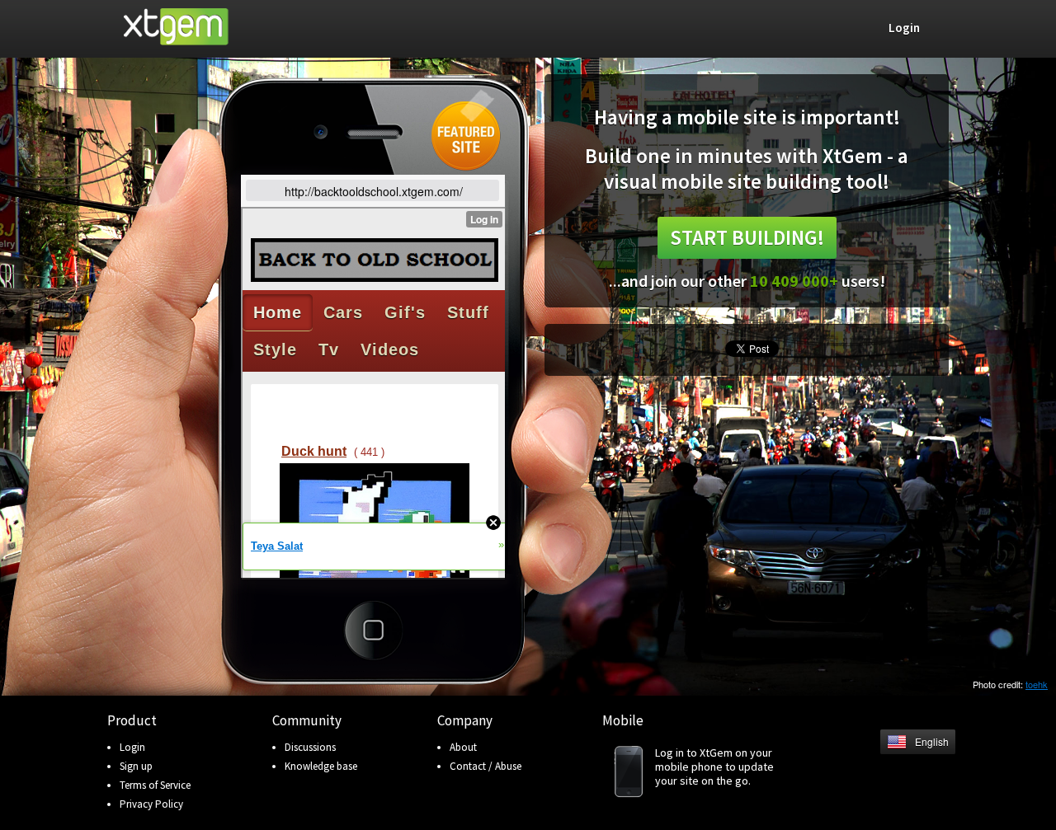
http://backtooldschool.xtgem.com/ (374, 191)
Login (132, 747)
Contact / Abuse (485, 766)
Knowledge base (321, 766)
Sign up (136, 766)
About (463, 747)
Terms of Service (155, 785)
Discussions (310, 747)
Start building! (747, 237)
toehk (1036, 684)
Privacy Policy (151, 804)
